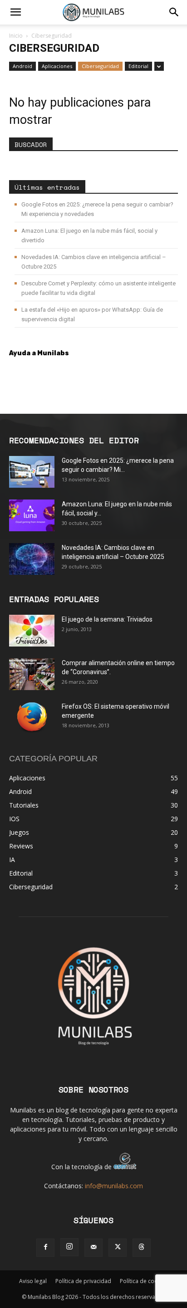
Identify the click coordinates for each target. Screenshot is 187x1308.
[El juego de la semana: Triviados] (31, 631)
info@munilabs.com (114, 1185)
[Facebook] (45, 1248)
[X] (117, 1248)
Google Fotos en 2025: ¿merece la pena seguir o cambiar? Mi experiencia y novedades (97, 209)
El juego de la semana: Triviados (107, 619)
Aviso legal (33, 1281)
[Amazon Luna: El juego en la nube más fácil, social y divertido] (31, 515)
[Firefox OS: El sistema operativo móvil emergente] (31, 718)
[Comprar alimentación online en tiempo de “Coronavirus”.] (31, 674)
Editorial (138, 66)
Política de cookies (144, 1281)
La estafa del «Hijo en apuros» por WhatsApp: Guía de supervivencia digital (92, 314)
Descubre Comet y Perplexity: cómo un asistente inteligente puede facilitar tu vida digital (98, 288)
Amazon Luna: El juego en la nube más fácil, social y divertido (89, 235)
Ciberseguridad (100, 66)
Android (22, 66)
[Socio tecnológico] (124, 1166)
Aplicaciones (57, 66)
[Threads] (142, 1248)
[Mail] (93, 1248)
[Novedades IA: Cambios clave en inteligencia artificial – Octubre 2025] (31, 559)
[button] (15, 12)
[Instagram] (69, 1247)
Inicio (16, 35)
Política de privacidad (83, 1281)
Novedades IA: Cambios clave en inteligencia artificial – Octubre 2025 (93, 262)
